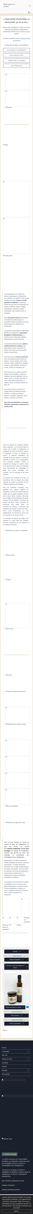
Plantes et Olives (7, 1059)
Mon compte (6, 1074)
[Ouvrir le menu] (29, 6)
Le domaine (5, 1051)
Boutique (4, 1070)
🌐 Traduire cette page (9, 1154)
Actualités (5, 1063)
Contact (4, 1066)
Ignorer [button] (16, 1211)
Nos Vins (4, 1055)
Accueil (4, 1047)
